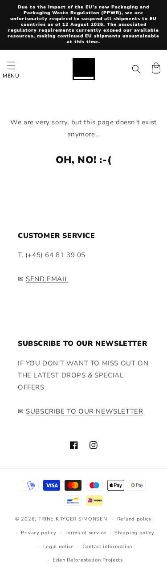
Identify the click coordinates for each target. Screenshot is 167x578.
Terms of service (85, 532)
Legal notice (58, 546)
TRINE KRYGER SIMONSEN (72, 519)
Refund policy (134, 519)
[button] (11, 69)
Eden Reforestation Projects (88, 560)
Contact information (107, 546)
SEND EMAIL (47, 279)
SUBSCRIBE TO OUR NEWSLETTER (84, 411)
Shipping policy (134, 532)
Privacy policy (39, 532)
